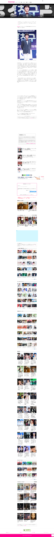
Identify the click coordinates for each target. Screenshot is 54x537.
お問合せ (21, 532)
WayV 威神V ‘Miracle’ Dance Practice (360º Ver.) (20, 521)
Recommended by (33, 309)
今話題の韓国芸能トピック (21, 198)
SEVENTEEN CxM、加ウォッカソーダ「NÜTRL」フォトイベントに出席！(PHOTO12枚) (26, 415)
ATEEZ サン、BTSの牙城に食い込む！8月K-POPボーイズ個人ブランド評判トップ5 (33, 455)
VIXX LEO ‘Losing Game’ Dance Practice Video (33, 511)
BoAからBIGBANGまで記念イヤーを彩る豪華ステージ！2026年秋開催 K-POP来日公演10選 (33, 415)
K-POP (25, 197)
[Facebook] (27, 175)
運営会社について (8, 532)
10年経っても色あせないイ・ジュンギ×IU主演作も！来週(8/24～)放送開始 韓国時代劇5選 (20, 375)
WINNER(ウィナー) (29, 197)
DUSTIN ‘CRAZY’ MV (20, 510)
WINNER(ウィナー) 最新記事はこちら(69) (30, 143)
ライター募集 (33, 532)
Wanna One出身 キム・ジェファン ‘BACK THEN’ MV (26, 501)
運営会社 (25, 525)
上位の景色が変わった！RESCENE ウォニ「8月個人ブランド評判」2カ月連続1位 (26, 455)
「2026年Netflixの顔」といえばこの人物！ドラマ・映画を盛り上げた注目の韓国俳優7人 (33, 362)
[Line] (24, 175)
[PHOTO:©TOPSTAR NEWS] (27, 356)
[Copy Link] (31, 175)
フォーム (32, 118)
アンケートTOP (34, 215)
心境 (26, 198)
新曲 (29, 198)
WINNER (18, 26)
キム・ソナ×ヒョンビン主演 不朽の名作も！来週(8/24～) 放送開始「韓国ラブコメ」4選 (20, 401)
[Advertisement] (27, 89)
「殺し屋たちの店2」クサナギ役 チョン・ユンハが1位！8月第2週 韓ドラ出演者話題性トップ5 (33, 428)
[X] (22, 175)
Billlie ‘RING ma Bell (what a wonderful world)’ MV (33, 521)
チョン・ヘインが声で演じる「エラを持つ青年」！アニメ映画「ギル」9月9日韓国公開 (20, 388)
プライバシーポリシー (46, 532)
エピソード (34, 197)
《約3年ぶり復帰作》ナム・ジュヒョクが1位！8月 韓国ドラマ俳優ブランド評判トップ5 (26, 362)
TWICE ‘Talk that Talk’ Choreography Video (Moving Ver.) (33, 491)
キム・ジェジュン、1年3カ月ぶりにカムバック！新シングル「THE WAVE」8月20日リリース (33, 441)
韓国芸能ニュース (20, 197)
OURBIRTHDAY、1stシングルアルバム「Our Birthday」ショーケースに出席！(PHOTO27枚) (20, 415)
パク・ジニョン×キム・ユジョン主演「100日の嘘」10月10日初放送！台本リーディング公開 (20, 362)
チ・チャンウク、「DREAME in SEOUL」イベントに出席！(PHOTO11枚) (26, 388)
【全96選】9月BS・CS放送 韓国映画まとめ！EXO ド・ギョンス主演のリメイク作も (33, 375)
